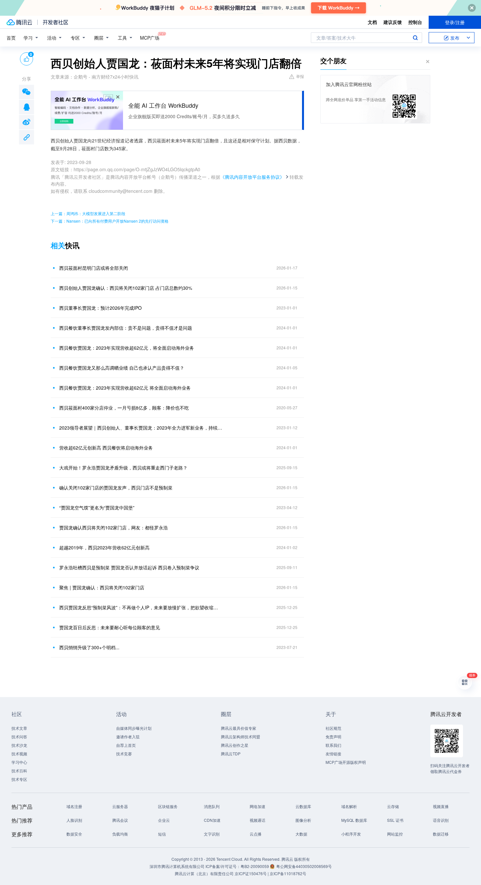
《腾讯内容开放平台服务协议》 (252, 177)
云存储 (393, 806)
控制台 (415, 22)
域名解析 (349, 806)
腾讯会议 (120, 820)
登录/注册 (455, 22)
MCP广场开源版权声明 (346, 762)
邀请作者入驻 (128, 736)
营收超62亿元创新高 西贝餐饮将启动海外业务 (106, 447)
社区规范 (333, 728)
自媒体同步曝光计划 (133, 728)
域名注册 (74, 806)
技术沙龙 (19, 745)
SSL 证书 (395, 820)
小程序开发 (351, 834)
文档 (372, 22)
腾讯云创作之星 (234, 745)
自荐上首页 (126, 745)
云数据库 (303, 806)
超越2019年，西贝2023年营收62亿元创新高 (104, 547)
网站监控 (395, 834)
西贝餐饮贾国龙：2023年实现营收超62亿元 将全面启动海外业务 (125, 387)
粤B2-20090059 (255, 866)
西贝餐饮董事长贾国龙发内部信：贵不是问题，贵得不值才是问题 (125, 327)
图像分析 (303, 820)
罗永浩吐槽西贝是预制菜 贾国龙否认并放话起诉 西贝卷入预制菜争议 (129, 567)
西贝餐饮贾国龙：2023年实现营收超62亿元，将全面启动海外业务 (126, 347)
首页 (11, 37)
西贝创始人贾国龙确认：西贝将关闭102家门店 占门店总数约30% (125, 288)
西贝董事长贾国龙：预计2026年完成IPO (100, 307)
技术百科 (19, 770)
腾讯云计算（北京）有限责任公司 (204, 873)
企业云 (164, 820)
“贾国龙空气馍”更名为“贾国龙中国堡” (96, 507)
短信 (162, 834)
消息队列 (212, 806)
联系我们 (333, 745)
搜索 (415, 38)
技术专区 (19, 779)
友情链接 (333, 753)
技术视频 (19, 753)
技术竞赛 (124, 753)
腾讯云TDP (230, 753)
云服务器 (120, 806)
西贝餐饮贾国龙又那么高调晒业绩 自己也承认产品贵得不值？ (121, 367)
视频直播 (441, 806)
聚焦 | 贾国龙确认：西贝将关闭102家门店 (101, 587)
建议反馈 (392, 22)
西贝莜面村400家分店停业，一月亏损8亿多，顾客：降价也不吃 (124, 407)
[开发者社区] (55, 22)
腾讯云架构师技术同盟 (240, 736)
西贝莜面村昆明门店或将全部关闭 (93, 268)
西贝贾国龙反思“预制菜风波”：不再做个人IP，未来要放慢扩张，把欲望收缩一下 (140, 607)
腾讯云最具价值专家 (238, 728)
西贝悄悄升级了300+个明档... (89, 647)
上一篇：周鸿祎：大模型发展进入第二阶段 (88, 213)
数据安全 (74, 834)
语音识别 (441, 820)
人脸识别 (74, 820)
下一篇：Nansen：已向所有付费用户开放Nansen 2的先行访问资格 (110, 221)
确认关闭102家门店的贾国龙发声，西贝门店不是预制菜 (115, 487)
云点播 (255, 834)
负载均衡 (120, 834)
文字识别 (212, 834)
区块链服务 (168, 806)
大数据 (301, 834)
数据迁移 (441, 834)
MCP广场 (149, 37)
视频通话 (257, 820)
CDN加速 (212, 820)
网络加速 (257, 806)
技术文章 (19, 728)
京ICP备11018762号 (288, 873)
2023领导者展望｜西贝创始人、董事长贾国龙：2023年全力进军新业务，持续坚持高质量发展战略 (140, 427)
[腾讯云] (19, 22)
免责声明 (333, 736)
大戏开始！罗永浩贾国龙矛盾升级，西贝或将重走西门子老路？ (123, 467)
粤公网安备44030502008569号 (304, 866)
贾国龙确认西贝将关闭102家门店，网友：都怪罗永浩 (113, 527)
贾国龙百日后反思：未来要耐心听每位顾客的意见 (109, 627)
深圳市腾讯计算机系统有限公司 (177, 866)
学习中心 (19, 762)
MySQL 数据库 (354, 820)
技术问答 (19, 736)
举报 (300, 76)
